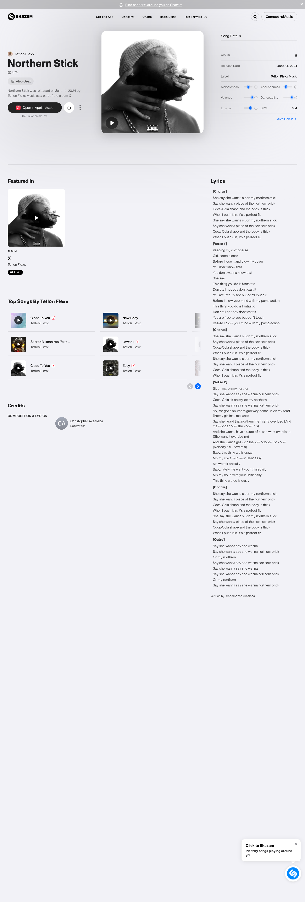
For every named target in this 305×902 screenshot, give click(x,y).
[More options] (80, 107)
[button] (301, 4)
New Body (130, 318)
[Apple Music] (15, 272)
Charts (147, 16)
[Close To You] (51, 320)
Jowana (128, 342)
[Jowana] (143, 344)
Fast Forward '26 (196, 16)
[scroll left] (190, 386)
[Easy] (143, 368)
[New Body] (143, 320)
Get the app (104, 16)
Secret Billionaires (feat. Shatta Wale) (59, 342)
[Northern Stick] (112, 123)
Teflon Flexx (39, 323)
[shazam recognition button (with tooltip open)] (293, 873)
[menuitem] (105, 17)
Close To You (40, 318)
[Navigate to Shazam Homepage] (20, 16)
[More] (89, 320)
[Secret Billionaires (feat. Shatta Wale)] (51, 344)
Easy (126, 366)
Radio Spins (168, 16)
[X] (36, 232)
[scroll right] (198, 386)
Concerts (128, 16)
